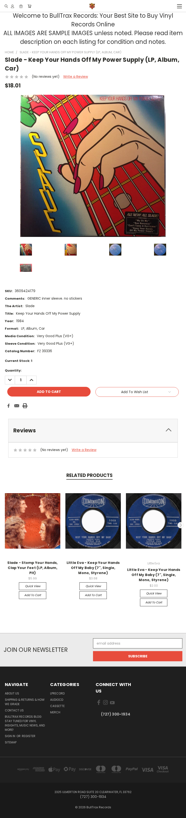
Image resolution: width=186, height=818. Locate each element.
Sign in (10, 736)
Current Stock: (18, 360)
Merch (55, 712)
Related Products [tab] (89, 475)
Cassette (57, 706)
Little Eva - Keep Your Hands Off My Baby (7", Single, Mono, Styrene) (93, 567)
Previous (5, 525)
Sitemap (10, 742)
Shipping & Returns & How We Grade (25, 702)
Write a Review (75, 76)
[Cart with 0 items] (29, 6)
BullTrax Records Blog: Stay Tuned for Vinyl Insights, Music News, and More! (25, 723)
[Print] (25, 405)
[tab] (93, 430)
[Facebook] (8, 405)
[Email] (16, 405)
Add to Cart (32, 595)
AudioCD (56, 700)
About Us (12, 693)
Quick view (32, 586)
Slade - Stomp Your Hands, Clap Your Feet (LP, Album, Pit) (32, 567)
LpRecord (57, 693)
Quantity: (13, 370)
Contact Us (14, 710)
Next (181, 525)
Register (28, 736)
